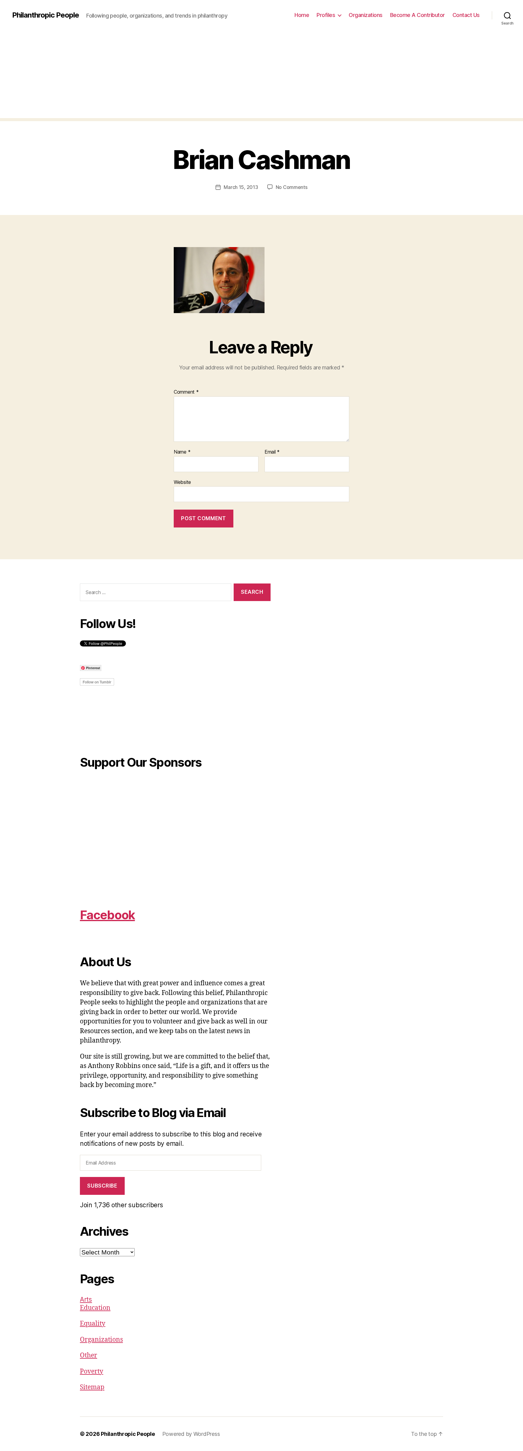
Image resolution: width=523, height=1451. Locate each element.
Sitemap (92, 1387)
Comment (186, 392)
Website (182, 482)
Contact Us (466, 15)
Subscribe (102, 1186)
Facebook (107, 914)
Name (182, 452)
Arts (86, 1299)
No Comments (292, 187)
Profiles (326, 15)
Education (95, 1308)
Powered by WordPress (191, 1434)
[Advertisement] (261, 75)
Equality (92, 1324)
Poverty (91, 1371)
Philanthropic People (45, 15)
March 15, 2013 (241, 187)
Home (301, 15)
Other (88, 1355)
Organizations (366, 15)
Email (272, 452)
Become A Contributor (417, 15)
